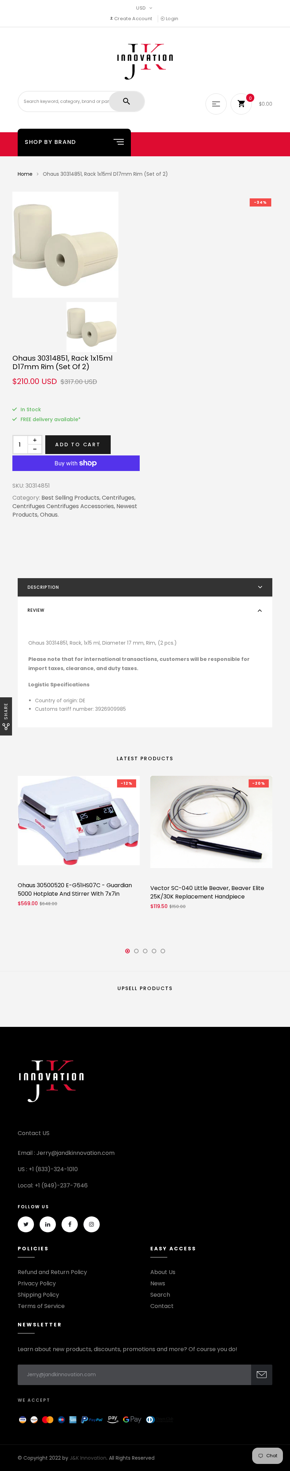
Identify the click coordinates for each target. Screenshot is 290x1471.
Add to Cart (78, 444)
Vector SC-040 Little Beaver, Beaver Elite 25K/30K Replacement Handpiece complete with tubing (207, 896)
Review (36, 610)
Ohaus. (49, 515)
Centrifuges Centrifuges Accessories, (63, 506)
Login (171, 18)
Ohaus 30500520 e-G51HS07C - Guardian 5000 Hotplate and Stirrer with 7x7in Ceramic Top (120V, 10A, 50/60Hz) (75, 893)
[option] (145, 245)
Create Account (132, 18)
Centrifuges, (118, 498)
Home (25, 174)
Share (6, 711)
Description (43, 587)
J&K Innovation (88, 1457)
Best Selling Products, (70, 498)
